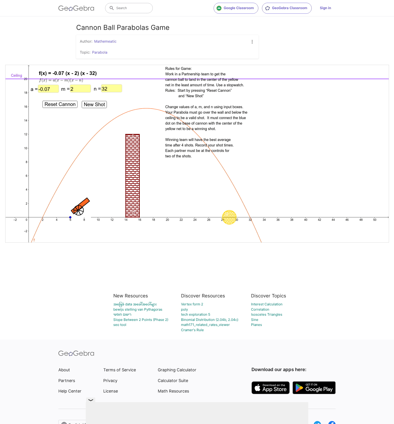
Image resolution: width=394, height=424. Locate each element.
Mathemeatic (105, 41)
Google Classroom (239, 8)
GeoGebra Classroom (289, 8)
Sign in (325, 8)
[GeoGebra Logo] (76, 8)
